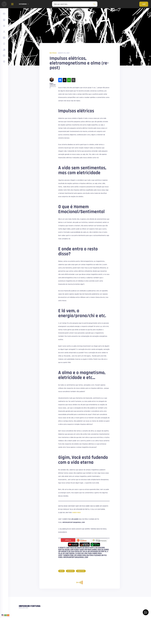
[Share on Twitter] (65, 80)
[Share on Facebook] (60, 80)
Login (143, 4)
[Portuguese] (5, 615)
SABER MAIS (76, 513)
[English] (3, 615)
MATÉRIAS (53, 53)
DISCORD (101, 548)
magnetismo (80, 571)
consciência (70, 571)
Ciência (61, 571)
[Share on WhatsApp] (69, 80)
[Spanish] (8, 615)
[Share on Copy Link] (73, 80)
